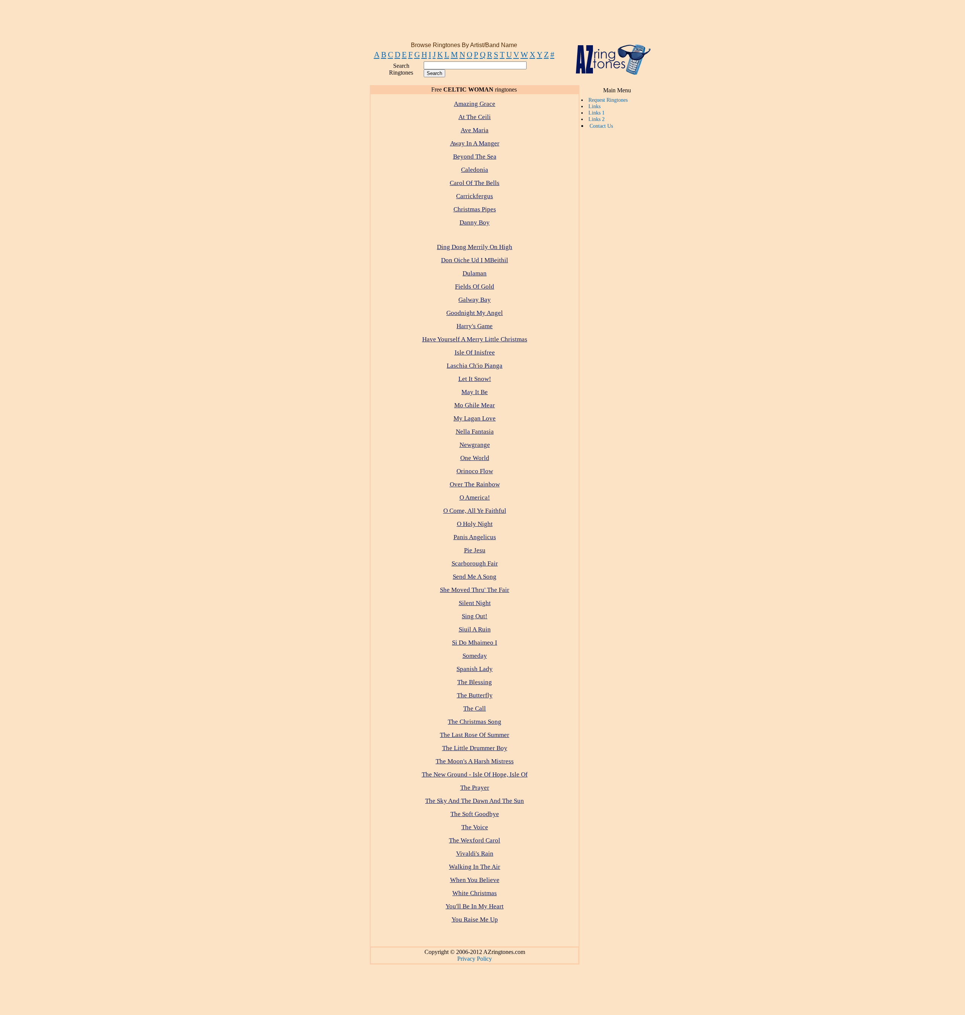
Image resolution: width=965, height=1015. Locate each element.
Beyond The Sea (474, 156)
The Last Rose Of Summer (474, 734)
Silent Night (475, 603)
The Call (474, 708)
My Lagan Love (474, 418)
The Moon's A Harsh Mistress (475, 761)
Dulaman (475, 273)
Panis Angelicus (474, 537)
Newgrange (475, 444)
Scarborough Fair (475, 563)
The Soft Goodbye (474, 814)
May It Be (474, 392)
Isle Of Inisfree (475, 352)
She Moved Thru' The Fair (474, 589)
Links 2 (596, 119)
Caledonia (474, 169)
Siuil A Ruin (475, 629)
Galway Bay (474, 299)
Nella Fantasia (475, 431)
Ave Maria (475, 130)
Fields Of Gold (474, 286)
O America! (475, 497)
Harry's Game (474, 326)
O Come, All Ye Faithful (474, 510)
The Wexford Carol (474, 840)
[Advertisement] (481, 24)
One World (474, 458)
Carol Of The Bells (474, 182)
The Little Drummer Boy (474, 748)
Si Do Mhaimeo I (474, 642)
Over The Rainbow (475, 484)
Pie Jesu (475, 550)
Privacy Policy (474, 958)
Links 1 (596, 113)
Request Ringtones (608, 100)
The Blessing (474, 682)
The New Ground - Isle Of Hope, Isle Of (475, 774)
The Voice (474, 827)
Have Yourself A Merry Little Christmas (474, 339)
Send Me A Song (474, 576)
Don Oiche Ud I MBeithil (474, 260)
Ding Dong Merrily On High (474, 247)
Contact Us (601, 126)
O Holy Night (475, 523)
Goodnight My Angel (474, 312)
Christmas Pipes (474, 209)
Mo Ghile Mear (474, 405)
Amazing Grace (474, 103)
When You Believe (474, 880)
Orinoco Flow (474, 471)
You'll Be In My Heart (475, 906)
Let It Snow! (474, 378)
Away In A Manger (474, 143)
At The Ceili (474, 117)
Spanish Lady (474, 669)
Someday (475, 655)
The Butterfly (475, 695)
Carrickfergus (474, 196)
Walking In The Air (474, 866)
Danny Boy (475, 222)
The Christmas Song (474, 721)
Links (594, 106)
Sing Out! (474, 616)
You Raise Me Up (475, 919)
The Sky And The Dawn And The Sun (474, 800)
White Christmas (474, 893)
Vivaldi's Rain (474, 853)
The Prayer (474, 787)
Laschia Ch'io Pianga (474, 365)
